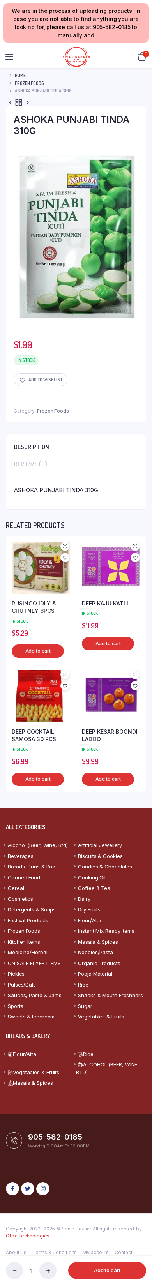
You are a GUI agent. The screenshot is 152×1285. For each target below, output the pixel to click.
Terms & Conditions (54, 1252)
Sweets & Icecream (31, 1016)
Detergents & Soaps (32, 909)
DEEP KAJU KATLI (105, 603)
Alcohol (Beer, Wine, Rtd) (38, 845)
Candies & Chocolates (105, 866)
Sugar (85, 1006)
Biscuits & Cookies (100, 856)
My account (96, 1252)
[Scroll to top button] (139, 1254)
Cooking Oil (92, 877)
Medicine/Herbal (28, 952)
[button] (40, 379)
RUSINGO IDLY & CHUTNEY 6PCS (34, 607)
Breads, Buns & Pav (31, 866)
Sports (15, 1006)
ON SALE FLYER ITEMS (34, 963)
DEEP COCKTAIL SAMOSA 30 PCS (34, 735)
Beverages (21, 856)
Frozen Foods (29, 83)
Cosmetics (20, 899)
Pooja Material (95, 974)
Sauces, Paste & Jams (35, 995)
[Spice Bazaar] (76, 56)
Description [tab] (31, 447)
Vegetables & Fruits (101, 1016)
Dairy (84, 899)
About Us (16, 1252)
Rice (83, 984)
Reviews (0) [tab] (30, 464)
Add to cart (107, 1270)
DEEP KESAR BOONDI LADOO (110, 735)
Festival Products (28, 920)
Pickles (16, 974)
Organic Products (99, 963)
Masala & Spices (98, 942)
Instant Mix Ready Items (106, 931)
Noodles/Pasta (95, 952)
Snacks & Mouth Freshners (110, 995)
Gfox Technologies (27, 1236)
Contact (123, 1252)
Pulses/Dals (22, 984)
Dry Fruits (89, 909)
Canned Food (24, 877)
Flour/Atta (89, 920)
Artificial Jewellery (100, 845)
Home (20, 75)
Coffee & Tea (94, 888)
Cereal (16, 888)
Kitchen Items (24, 942)
